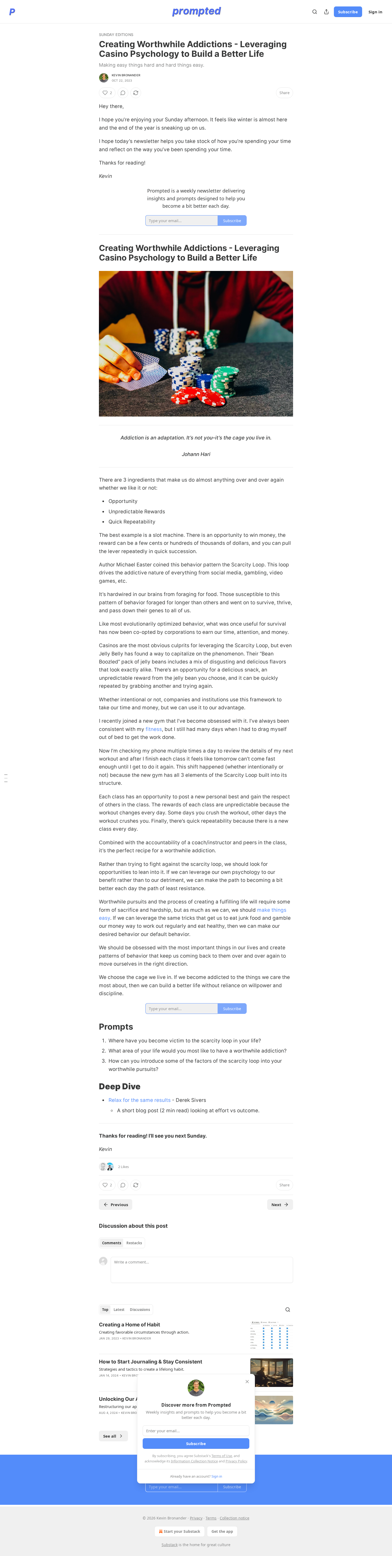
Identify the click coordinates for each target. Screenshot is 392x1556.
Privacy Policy (236, 1461)
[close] (247, 1381)
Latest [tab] (119, 1309)
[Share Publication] (326, 11)
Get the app (222, 1531)
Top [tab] (105, 1309)
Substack (170, 1544)
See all (109, 1436)
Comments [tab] (111, 1243)
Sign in (375, 11)
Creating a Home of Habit (129, 1325)
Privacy (196, 1518)
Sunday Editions (116, 34)
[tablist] (122, 1243)
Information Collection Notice (194, 1461)
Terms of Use (221, 1455)
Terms (211, 1518)
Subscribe (348, 11)
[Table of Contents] (6, 778)
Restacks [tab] (134, 1243)
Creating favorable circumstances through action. (144, 1332)
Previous (119, 1204)
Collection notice (234, 1518)
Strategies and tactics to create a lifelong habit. (141, 1369)
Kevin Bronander (126, 75)
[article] (196, 1335)
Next (276, 1204)
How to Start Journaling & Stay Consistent (150, 1362)
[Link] (91, 253)
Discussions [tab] (140, 1309)
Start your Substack (182, 1531)
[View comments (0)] (123, 92)
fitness (154, 729)
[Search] (314, 11)
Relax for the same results (140, 1100)
